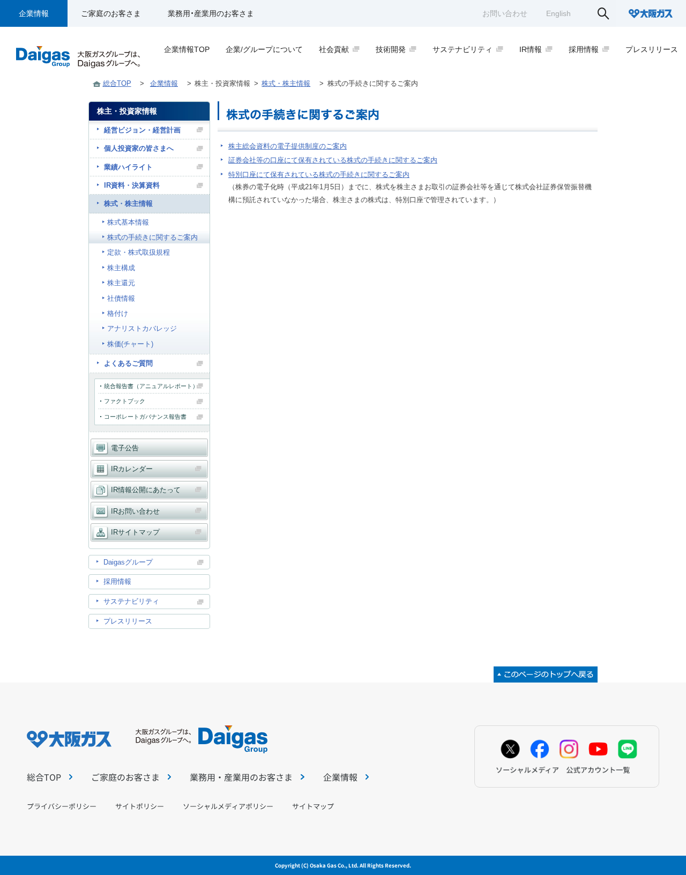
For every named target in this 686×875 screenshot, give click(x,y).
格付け (117, 313)
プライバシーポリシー (61, 806)
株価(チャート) (130, 344)
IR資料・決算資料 (132, 185)
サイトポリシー (139, 806)
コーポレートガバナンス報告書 (145, 416)
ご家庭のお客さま (111, 13)
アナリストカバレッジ (142, 328)
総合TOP (117, 83)
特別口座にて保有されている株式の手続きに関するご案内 (318, 174)
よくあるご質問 (128, 363)
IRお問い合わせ (135, 511)
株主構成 (121, 268)
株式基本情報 (128, 222)
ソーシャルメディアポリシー (228, 806)
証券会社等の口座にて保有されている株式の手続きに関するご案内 (332, 160)
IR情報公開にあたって (146, 490)
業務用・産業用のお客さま (211, 13)
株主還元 (121, 283)
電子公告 (125, 448)
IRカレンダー (132, 469)
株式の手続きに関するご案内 (152, 237)
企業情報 (34, 13)
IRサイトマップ (135, 532)
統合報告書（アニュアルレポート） (151, 386)
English (558, 13)
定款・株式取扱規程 (138, 252)
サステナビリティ (131, 601)
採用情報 (117, 581)
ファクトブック (124, 401)
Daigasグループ (128, 562)
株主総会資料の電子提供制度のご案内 (287, 146)
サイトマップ (313, 806)
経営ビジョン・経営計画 (142, 130)
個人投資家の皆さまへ (139, 148)
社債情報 (121, 298)
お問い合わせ (504, 13)
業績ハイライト (128, 167)
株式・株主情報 (286, 83)
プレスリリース (127, 621)
